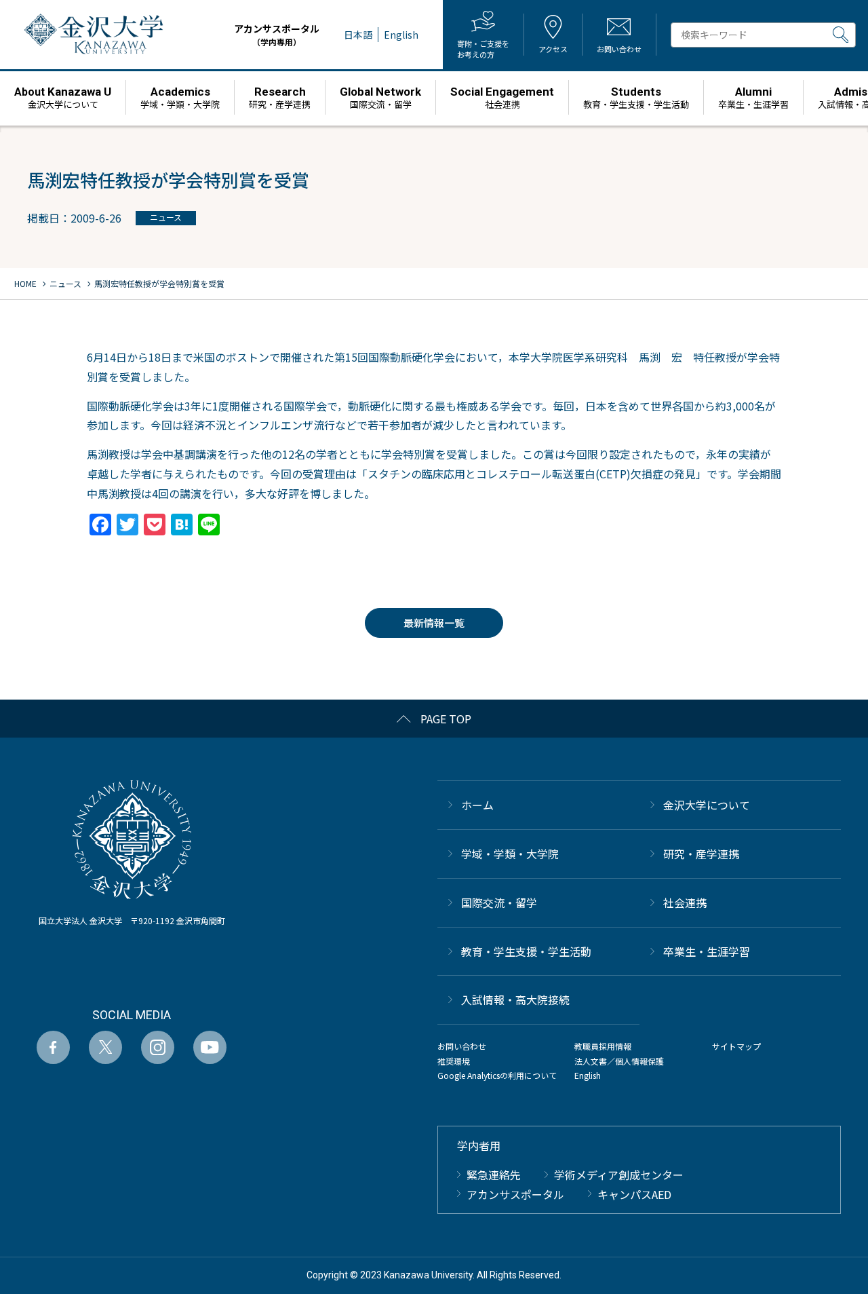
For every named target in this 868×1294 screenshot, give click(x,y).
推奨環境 (453, 1061)
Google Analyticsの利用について (497, 1075)
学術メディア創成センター (619, 1174)
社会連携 (685, 902)
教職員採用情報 (602, 1046)
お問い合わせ (461, 1046)
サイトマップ (736, 1046)
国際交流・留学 (499, 902)
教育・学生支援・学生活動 (526, 951)
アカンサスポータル (276, 34)
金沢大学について (706, 805)
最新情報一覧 (434, 622)
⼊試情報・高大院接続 (515, 999)
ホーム (477, 805)
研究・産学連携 (701, 853)
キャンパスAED (634, 1194)
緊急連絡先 (494, 1174)
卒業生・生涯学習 (706, 951)
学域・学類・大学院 (510, 853)
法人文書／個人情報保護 (619, 1061)
